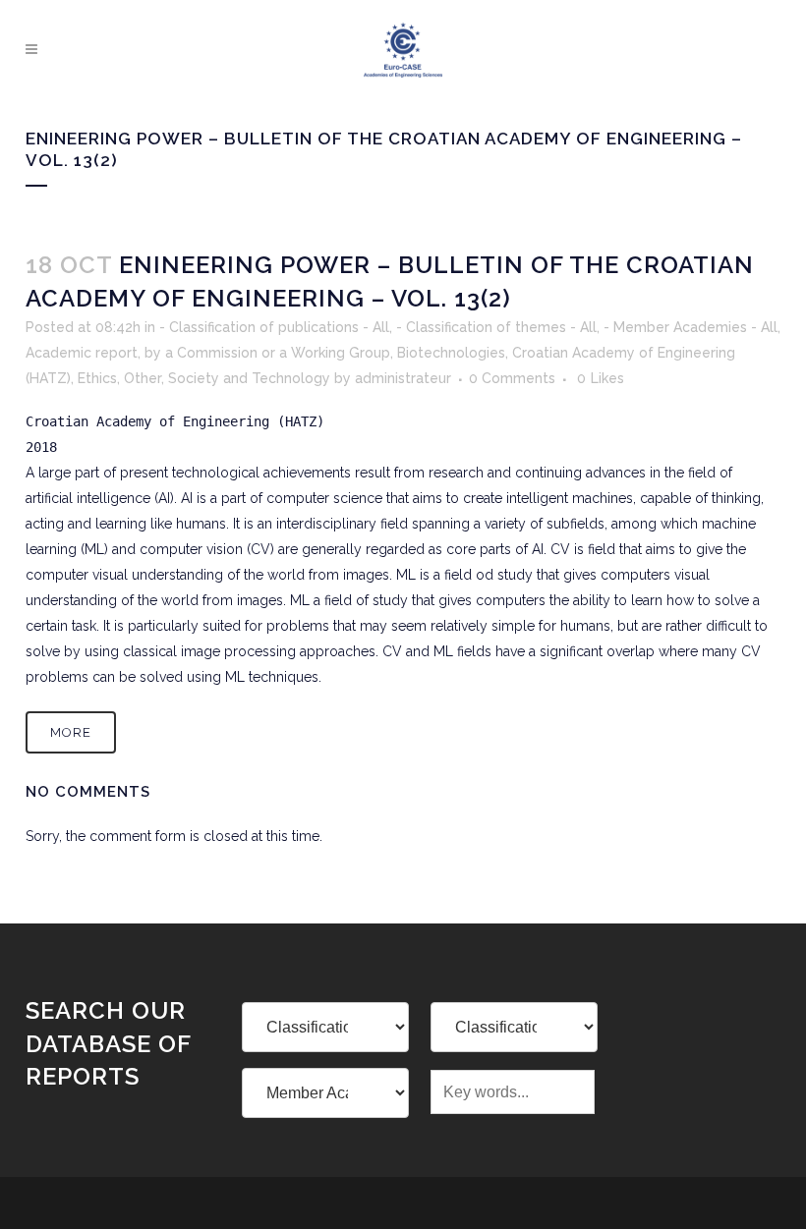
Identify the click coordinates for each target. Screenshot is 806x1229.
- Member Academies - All (690, 327)
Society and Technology (249, 378)
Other (142, 378)
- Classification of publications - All (274, 327)
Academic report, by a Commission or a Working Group (208, 353)
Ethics (97, 378)
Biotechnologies (451, 353)
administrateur (403, 378)
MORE (70, 732)
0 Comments (512, 378)
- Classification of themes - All (496, 327)
